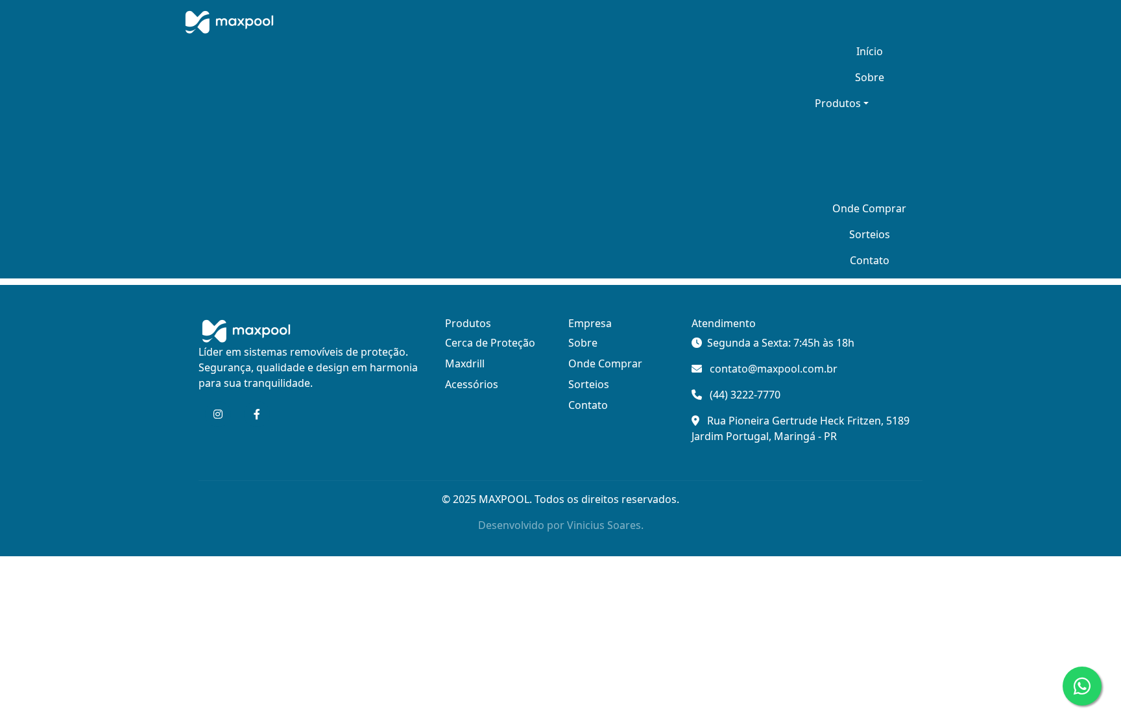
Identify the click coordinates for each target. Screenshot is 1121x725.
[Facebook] (257, 414)
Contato (869, 260)
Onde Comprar (869, 208)
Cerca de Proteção (490, 343)
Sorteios (869, 234)
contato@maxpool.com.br (774, 369)
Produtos (838, 103)
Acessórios (471, 384)
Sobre (869, 77)
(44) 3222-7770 (745, 394)
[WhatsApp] (1082, 686)
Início (869, 51)
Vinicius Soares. (605, 525)
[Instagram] (218, 414)
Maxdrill (465, 363)
